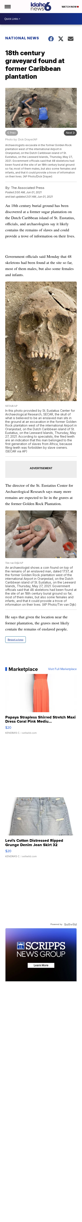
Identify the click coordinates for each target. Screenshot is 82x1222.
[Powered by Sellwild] (70, 924)
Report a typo (15, 640)
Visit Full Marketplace (62, 669)
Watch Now (69, 6)
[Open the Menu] (7, 6)
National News (22, 38)
